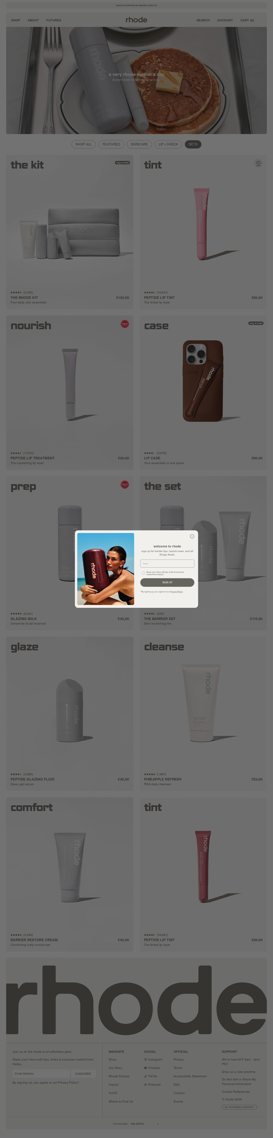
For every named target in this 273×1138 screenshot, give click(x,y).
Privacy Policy (176, 591)
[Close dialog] (192, 536)
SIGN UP (167, 582)
